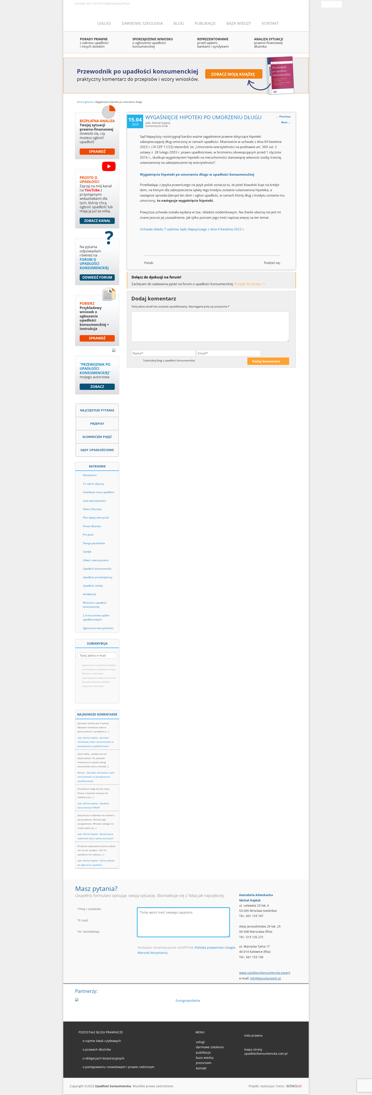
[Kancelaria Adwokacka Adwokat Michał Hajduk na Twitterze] (254, 1065)
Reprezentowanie (213, 42)
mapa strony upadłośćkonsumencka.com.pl (266, 1051)
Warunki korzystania (152, 953)
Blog (179, 23)
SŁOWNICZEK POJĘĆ (97, 437)
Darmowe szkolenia (142, 23)
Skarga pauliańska (94, 543)
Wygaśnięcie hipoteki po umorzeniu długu (203, 117)
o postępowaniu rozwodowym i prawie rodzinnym (118, 1067)
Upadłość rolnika (93, 585)
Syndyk (87, 551)
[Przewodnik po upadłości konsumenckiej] (186, 75)
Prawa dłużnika (92, 526)
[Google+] (339, 3)
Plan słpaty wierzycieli (96, 517)
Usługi (104, 23)
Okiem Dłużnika (92, 509)
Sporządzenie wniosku (152, 42)
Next (286, 122)
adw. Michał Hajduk (88, 737)
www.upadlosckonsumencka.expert (264, 973)
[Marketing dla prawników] (294, 1086)
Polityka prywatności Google (215, 947)
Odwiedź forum (97, 277)
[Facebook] (327, 3)
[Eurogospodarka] (186, 1004)
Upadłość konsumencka (97, 568)
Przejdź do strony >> (250, 284)
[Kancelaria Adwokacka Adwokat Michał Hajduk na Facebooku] (247, 1065)
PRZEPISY (97, 424)
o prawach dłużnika (97, 1049)
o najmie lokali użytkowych (102, 1041)
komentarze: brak (156, 126)
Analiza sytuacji (268, 42)
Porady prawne (94, 42)
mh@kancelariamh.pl (265, 978)
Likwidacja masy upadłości (98, 492)
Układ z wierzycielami (96, 560)
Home (81, 22)
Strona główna (85, 101)
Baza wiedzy (238, 23)
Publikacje (205, 23)
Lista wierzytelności (94, 501)
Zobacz (97, 386)
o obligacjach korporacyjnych (103, 1058)
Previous (283, 116)
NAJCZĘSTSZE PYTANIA (97, 410)
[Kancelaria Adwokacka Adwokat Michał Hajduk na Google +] (260, 1065)
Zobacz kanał (97, 220)
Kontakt (270, 23)
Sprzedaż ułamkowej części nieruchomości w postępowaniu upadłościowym (96, 742)
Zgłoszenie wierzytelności (98, 628)
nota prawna (253, 1035)
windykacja (89, 594)
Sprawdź (97, 151)
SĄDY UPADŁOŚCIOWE (97, 450)
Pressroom (203, 1063)
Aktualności (90, 475)
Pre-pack (88, 534)
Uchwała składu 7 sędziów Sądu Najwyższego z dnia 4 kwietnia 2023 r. (192, 229)
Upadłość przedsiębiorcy (97, 577)
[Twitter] (333, 3)
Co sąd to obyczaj (93, 484)
